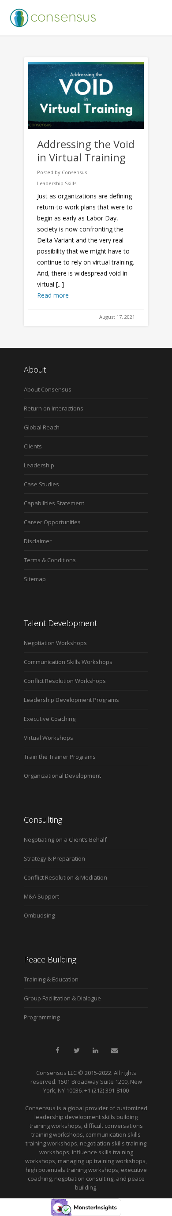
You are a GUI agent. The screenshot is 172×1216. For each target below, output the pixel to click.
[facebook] (58, 1051)
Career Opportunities (52, 522)
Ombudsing (39, 915)
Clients (33, 446)
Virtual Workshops (48, 738)
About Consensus (47, 389)
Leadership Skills (56, 183)
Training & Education (51, 979)
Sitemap (35, 579)
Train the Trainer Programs (60, 757)
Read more (53, 295)
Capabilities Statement (54, 503)
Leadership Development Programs (71, 700)
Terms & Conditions (50, 560)
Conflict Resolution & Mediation (65, 877)
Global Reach (42, 427)
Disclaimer (38, 541)
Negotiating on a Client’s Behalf (65, 839)
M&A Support (41, 896)
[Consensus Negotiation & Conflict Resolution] (53, 17)
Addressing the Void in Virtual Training (86, 150)
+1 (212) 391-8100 (106, 1090)
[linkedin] (96, 1051)
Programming (42, 1017)
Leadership (39, 465)
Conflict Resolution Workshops (65, 681)
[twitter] (77, 1051)
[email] (114, 1051)
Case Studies (41, 484)
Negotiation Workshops (55, 643)
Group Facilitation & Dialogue (62, 998)
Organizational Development (62, 776)
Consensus (74, 172)
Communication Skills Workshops (68, 662)
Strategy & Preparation (54, 858)
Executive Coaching (49, 719)
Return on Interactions (53, 408)
